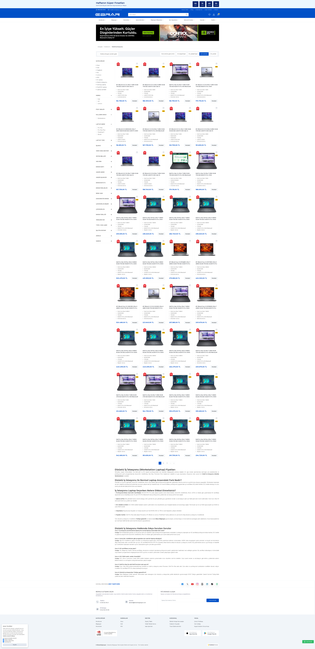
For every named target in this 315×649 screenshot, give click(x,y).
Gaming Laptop (101, 84)
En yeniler (213, 54)
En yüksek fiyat (193, 54)
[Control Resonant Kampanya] (157, 33)
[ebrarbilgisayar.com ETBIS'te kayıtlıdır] (99, 633)
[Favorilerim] (209, 15)
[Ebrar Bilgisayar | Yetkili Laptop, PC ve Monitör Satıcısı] (107, 14)
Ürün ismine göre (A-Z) (167, 54)
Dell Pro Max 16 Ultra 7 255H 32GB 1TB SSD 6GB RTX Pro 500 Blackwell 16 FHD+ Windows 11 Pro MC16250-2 (180, 86)
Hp (98, 72)
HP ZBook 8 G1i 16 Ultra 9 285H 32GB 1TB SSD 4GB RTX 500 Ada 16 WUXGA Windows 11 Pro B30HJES (207, 130)
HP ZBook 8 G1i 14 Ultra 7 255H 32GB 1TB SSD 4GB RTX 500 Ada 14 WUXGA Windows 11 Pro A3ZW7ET (127, 86)
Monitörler (126, 20)
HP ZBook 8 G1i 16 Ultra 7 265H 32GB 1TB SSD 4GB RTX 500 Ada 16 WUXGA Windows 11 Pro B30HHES (127, 175)
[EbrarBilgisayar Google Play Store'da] (210, 633)
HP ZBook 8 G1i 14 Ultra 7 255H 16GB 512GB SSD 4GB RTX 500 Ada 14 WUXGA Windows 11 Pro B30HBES (180, 130)
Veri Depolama (173, 20)
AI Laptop (100, 80)
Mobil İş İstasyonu (102, 82)
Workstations (101, 118)
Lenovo (99, 75)
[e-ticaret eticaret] (213, 645)
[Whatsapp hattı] (308, 641)
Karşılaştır (134, 101)
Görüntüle (212, 600)
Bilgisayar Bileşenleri (156, 20)
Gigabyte (99, 70)
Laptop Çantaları (101, 89)
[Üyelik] (214, 15)
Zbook (99, 134)
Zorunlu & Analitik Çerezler (10, 638)
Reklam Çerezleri (8, 639)
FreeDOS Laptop (102, 87)
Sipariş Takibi (148, 621)
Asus (98, 65)
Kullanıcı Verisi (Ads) (9, 640)
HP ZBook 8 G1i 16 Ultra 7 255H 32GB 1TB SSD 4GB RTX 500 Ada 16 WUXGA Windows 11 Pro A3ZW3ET (154, 175)
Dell (98, 67)
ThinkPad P (101, 132)
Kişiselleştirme (7, 642)
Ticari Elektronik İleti (175, 626)
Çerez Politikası (198, 621)
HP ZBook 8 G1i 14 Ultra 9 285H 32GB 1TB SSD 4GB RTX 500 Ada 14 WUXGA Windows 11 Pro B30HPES (154, 86)
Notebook (101, 20)
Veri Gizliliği (197, 624)
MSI (98, 77)
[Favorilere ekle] (137, 63)
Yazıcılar (202, 20)
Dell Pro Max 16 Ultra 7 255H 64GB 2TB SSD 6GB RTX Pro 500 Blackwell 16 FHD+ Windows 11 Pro (127, 396)
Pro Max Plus (101, 130)
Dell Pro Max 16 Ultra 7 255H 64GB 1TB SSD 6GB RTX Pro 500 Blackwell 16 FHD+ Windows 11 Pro (206, 352)
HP (99, 101)
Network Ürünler (188, 20)
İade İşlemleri (149, 626)
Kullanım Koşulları (175, 624)
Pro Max (100, 128)
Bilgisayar (114, 20)
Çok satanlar (203, 54)
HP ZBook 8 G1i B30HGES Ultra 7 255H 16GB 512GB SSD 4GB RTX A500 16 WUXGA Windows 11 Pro (127, 130)
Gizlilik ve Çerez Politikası (9, 636)
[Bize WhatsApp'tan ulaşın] (98, 609)
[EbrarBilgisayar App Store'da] (192, 633)
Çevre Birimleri (140, 20)
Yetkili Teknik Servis (150, 624)
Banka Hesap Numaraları (177, 621)
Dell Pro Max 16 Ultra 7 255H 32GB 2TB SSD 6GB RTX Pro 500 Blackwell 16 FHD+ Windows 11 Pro (153, 396)
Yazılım (213, 20)
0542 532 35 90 (101, 9)
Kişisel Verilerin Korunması (201, 626)
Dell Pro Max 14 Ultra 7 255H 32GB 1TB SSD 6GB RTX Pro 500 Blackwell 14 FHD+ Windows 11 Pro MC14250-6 (180, 175)
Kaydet (15, 644)
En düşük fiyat (181, 54)
